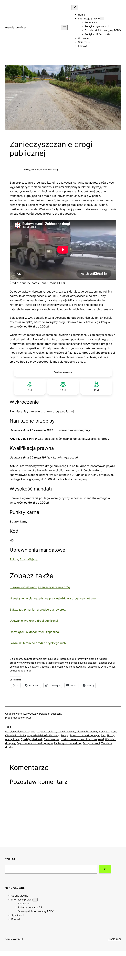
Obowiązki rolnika (15, 735)
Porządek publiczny (50, 713)
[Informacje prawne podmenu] (102, 18)
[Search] (105, 869)
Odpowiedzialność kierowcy (43, 735)
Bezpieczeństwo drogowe (20, 731)
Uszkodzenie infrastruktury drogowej (82, 739)
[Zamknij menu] (75, 7)
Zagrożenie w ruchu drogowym (35, 743)
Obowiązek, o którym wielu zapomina (34, 632)
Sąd (103, 735)
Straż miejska (51, 739)
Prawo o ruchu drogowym (85, 735)
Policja (14, 559)
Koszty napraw (107, 731)
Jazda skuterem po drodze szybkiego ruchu (38, 643)
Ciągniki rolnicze (46, 731)
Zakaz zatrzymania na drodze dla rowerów (38, 609)
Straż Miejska (29, 559)
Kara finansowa (66, 731)
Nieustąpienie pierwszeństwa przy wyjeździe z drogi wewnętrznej (53, 598)
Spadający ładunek (31, 739)
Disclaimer (114, 939)
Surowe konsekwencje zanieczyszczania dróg (40, 587)
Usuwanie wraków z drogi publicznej (34, 620)
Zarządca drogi (91, 743)
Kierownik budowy (87, 731)
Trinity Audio (41, 169)
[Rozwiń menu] (64, 27)
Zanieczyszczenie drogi (67, 743)
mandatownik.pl (15, 27)
